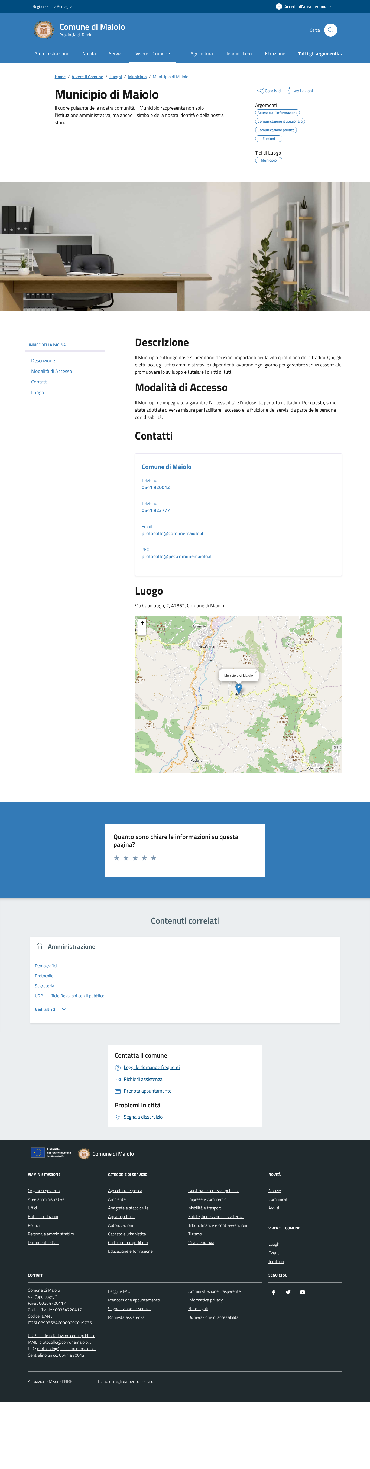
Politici (34, 1225)
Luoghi (274, 1244)
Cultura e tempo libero (128, 1242)
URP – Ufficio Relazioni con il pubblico (61, 1335)
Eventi (274, 1253)
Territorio (276, 1261)
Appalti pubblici (121, 1216)
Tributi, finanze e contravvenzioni (217, 1225)
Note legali (198, 1308)
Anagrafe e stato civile (128, 1208)
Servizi (115, 53)
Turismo (195, 1234)
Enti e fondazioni (43, 1216)
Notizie (274, 1190)
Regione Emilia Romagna (52, 6)
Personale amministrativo (51, 1234)
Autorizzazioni (120, 1225)
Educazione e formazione (130, 1251)
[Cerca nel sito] (330, 30)
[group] (185, 983)
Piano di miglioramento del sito (125, 1381)
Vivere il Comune (152, 53)
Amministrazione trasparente (214, 1291)
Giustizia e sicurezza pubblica (213, 1190)
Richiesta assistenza (126, 1317)
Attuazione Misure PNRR (50, 1381)
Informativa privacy (205, 1300)
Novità (89, 53)
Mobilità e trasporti (205, 1208)
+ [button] (142, 622)
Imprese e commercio (207, 1199)
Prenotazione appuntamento (134, 1300)
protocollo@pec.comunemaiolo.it (66, 1348)
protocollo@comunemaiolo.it (65, 1342)
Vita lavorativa (201, 1242)
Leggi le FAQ (119, 1291)
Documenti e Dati (43, 1242)
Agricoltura (201, 53)
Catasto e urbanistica (127, 1234)
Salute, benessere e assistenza (216, 1216)
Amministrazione (51, 53)
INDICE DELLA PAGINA (47, 344)
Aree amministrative (46, 1199)
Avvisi (273, 1208)
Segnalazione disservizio (129, 1308)
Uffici (32, 1208)
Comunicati (278, 1199)
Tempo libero (239, 53)
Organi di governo (44, 1190)
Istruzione (275, 53)
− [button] (142, 631)
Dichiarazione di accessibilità (213, 1317)
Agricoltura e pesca (125, 1190)
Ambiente (117, 1199)
